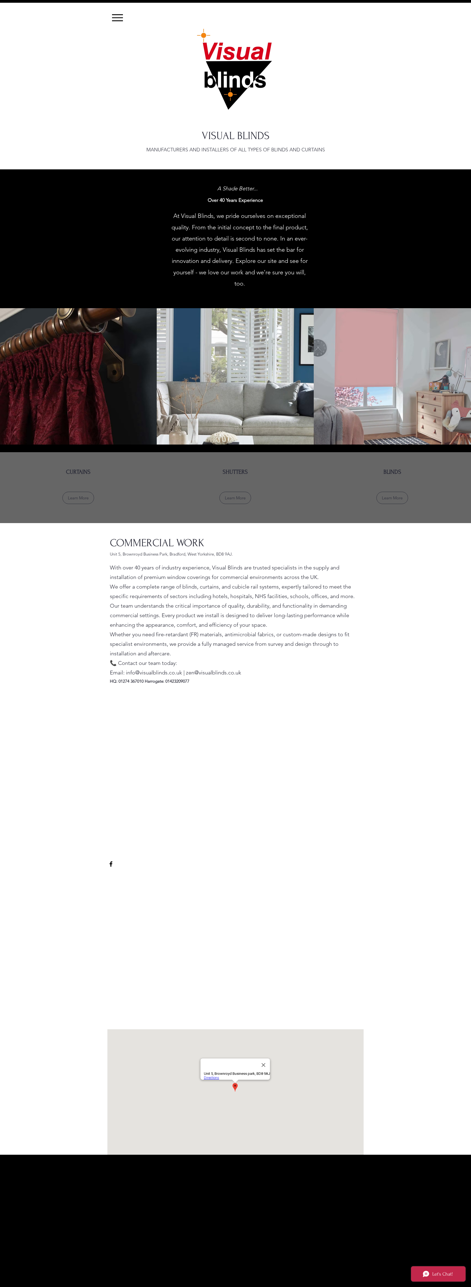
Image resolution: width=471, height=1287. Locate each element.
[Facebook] (110, 864)
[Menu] (117, 17)
